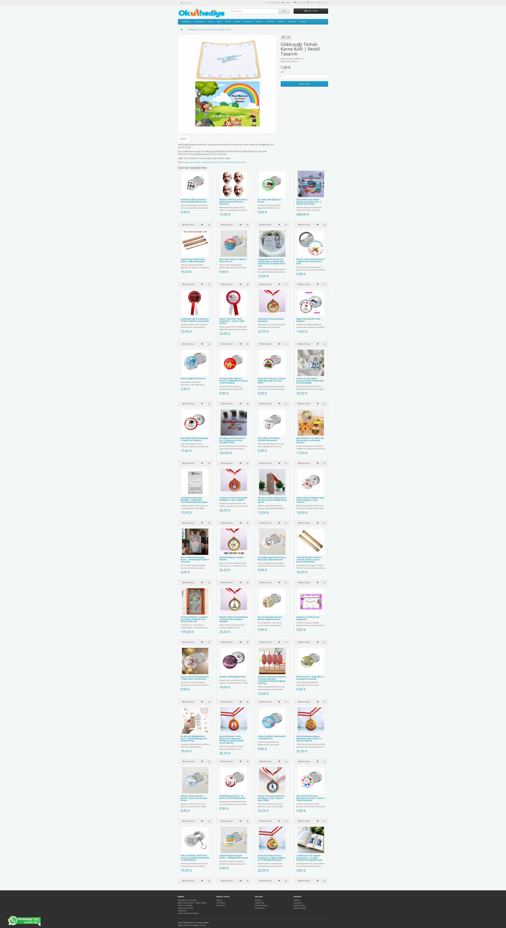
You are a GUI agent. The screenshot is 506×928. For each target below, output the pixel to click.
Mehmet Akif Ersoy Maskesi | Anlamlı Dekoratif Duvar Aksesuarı (233, 201)
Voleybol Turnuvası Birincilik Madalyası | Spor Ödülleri (233, 498)
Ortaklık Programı (261, 905)
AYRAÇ (210, 22)
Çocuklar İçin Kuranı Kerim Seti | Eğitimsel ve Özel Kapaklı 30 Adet (232, 440)
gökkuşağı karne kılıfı (192, 162)
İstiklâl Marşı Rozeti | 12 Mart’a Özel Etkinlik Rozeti (232, 797)
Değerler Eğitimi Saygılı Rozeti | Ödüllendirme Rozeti (233, 856)
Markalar (258, 900)
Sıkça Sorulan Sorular (185, 908)
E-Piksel (203, 925)
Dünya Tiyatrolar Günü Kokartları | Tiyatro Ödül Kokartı (231, 320)
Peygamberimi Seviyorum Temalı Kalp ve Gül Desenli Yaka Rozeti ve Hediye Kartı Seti (271, 262)
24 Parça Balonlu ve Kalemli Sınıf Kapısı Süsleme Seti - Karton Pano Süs (194, 619)
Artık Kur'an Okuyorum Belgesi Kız (307, 618)
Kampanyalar (260, 908)
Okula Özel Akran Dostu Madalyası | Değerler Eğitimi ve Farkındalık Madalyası (271, 857)
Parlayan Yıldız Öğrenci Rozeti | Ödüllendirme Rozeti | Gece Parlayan (233, 380)
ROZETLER (270, 22)
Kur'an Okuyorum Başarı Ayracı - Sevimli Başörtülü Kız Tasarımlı (195, 559)
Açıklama (183, 139)
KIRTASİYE (291, 22)
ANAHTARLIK (199, 22)
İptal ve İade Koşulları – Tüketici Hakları (192, 903)
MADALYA (248, 22)
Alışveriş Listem (299, 905)
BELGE (219, 22)
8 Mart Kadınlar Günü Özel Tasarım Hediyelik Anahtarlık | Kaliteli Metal (195, 857)
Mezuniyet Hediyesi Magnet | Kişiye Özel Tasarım (194, 439)
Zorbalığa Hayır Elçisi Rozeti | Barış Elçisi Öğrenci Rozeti (272, 558)
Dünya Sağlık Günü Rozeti (193, 378)
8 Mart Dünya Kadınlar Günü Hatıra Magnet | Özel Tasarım (310, 499)
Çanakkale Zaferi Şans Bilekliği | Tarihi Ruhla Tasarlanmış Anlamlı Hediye (194, 499)
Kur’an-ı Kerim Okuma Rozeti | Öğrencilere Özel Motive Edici (310, 261)
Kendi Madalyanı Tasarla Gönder (231, 558)
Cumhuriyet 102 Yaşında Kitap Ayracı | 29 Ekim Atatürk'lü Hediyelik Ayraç (309, 857)
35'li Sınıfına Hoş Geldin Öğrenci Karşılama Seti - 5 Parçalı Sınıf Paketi (309, 201)
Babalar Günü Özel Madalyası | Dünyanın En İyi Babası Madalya (233, 619)
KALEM (228, 22)
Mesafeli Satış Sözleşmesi (187, 900)
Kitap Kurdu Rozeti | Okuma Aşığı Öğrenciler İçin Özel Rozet (272, 380)
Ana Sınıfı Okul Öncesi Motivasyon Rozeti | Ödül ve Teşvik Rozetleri (310, 798)
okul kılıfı (217, 162)
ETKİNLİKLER (186, 22)
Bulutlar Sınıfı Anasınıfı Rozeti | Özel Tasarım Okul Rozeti (194, 798)
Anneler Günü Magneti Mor (232, 676)
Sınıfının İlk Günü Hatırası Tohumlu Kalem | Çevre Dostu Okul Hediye (308, 559)
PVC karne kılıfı (226, 162)
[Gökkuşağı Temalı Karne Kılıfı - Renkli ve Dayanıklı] (227, 84)
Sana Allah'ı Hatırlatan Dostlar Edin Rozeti (269, 439)
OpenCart (187, 925)
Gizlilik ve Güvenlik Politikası (188, 913)
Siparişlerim (298, 903)
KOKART (238, 22)
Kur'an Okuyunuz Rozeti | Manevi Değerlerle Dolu (270, 618)
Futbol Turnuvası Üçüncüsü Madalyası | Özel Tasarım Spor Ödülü (271, 798)
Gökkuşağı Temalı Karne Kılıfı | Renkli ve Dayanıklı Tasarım (209, 29)
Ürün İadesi (220, 903)
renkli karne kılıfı (207, 162)
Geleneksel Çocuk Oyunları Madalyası (271, 319)
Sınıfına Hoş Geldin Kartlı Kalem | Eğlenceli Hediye (193, 260)
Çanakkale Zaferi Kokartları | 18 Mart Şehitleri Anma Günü (195, 319)
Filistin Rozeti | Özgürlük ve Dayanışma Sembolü (310, 677)
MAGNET (259, 22)
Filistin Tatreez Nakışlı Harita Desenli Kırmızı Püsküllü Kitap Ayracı (272, 499)
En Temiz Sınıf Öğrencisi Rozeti (269, 200)
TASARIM (302, 22)
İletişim (219, 900)
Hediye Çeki (259, 903)
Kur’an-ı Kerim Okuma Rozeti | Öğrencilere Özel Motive (195, 677)
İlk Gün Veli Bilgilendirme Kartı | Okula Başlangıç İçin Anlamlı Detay (194, 738)
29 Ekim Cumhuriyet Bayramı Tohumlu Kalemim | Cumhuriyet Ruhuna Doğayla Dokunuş (272, 679)
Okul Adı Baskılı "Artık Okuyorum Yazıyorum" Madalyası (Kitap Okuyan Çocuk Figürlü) (231, 739)
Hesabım (297, 900)
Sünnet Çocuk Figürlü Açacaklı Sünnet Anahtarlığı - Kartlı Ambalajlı (310, 380)
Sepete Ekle (304, 84)
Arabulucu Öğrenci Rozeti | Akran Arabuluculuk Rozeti (194, 200)
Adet (282, 72)
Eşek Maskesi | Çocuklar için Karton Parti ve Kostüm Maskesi (310, 440)
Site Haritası (220, 905)
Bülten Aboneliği (300, 908)
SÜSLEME (281, 22)
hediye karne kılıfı (238, 162)
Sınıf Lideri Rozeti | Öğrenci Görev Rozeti (232, 260)
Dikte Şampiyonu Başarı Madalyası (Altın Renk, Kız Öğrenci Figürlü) (309, 738)
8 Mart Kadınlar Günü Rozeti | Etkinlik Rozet (272, 737)
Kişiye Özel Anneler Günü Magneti (308, 319)
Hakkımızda (182, 911)
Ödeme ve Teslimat (185, 905)
